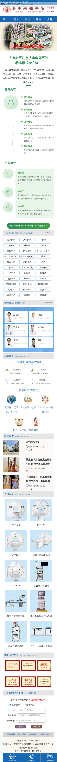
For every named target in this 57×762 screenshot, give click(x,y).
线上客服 (12, 760)
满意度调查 (45, 734)
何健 (40, 314)
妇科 (11, 267)
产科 (43, 262)
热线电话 (31, 760)
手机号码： (12, 715)
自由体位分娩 (36, 430)
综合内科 (11, 240)
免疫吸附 (43, 295)
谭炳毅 (16, 340)
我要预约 (15, 705)
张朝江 (41, 340)
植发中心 (11, 251)
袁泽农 (41, 327)
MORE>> (48, 233)
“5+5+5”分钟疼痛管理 (45, 409)
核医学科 (27, 289)
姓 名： (12, 710)
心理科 (11, 289)
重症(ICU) (27, 284)
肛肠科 (27, 278)
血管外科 (27, 251)
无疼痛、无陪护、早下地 (11, 409)
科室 (28, 19)
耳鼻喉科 (11, 278)
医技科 (43, 289)
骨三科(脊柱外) (27, 256)
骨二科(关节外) (11, 256)
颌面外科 (11, 262)
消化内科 (27, 240)
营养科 (27, 295)
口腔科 (27, 273)
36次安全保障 (19, 430)
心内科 (43, 240)
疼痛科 (43, 273)
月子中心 (11, 273)
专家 (39, 19)
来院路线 (33, 734)
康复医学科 (43, 284)
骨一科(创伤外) (43, 251)
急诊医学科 (11, 284)
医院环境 (11, 734)
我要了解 (30, 705)
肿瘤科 (27, 245)
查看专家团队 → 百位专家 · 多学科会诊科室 (30, 226)
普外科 (43, 245)
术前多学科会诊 (28, 407)
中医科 (43, 278)
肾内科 (11, 245)
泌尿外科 (27, 262)
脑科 (43, 256)
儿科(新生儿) (27, 267)
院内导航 (22, 734)
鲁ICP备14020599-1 (33, 751)
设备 (50, 19)
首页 (6, 19)
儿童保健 (43, 267)
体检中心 (11, 295)
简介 (17, 19)
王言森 (16, 314)
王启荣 (16, 327)
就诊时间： (12, 720)
